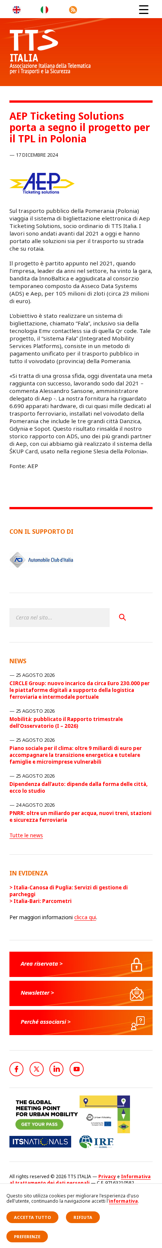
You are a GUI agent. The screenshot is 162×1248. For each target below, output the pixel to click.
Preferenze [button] (27, 1236)
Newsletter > (37, 992)
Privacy (107, 1176)
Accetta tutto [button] (32, 1217)
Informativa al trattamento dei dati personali (80, 1179)
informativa (123, 1201)
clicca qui (85, 917)
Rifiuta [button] (82, 1217)
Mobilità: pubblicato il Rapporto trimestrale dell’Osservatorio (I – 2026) (66, 722)
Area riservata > (42, 963)
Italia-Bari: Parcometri (43, 901)
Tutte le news (26, 835)
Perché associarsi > (46, 1021)
